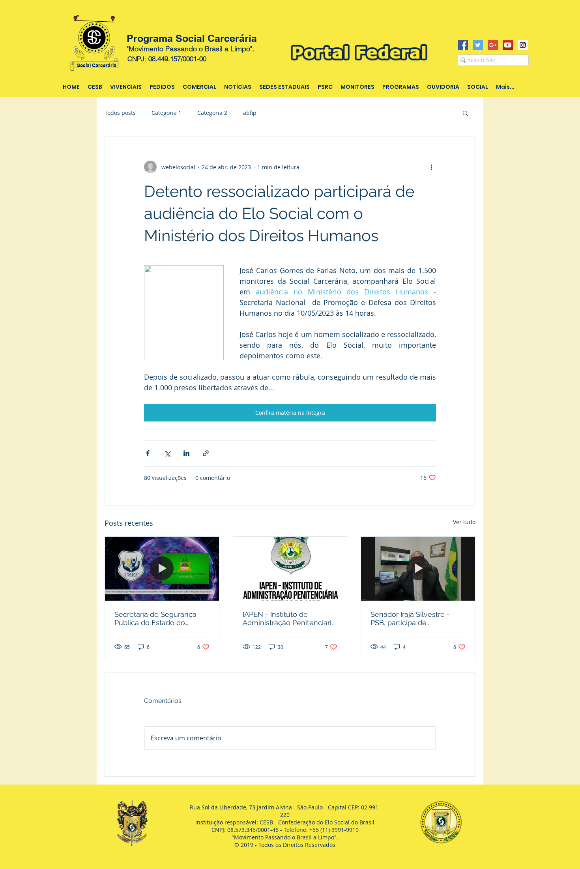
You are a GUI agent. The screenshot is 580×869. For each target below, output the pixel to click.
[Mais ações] (431, 167)
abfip (249, 112)
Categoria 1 (166, 112)
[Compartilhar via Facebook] (148, 453)
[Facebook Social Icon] (463, 45)
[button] (465, 113)
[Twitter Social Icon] (478, 45)
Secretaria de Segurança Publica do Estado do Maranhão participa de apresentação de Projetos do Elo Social (157, 618)
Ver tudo (464, 522)
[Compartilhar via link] (206, 453)
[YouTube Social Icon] (508, 45)
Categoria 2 (212, 112)
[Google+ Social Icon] (493, 45)
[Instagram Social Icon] (523, 45)
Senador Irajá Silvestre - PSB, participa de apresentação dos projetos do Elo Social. (415, 618)
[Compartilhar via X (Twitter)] (167, 453)
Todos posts (120, 112)
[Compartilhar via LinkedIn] (186, 453)
